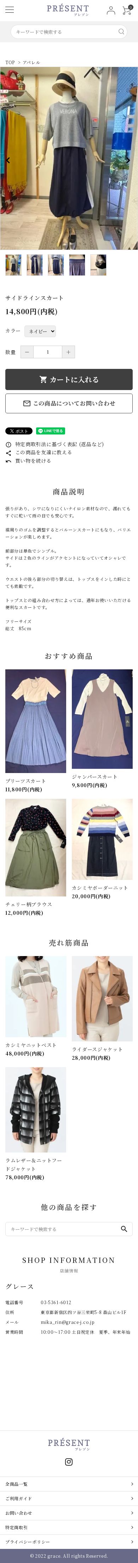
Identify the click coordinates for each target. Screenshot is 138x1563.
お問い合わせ (18, 1513)
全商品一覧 (16, 1484)
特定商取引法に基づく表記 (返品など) (54, 444)
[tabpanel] (69, 158)
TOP (10, 62)
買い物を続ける (28, 460)
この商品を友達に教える (38, 452)
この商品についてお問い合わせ (69, 403)
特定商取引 (16, 1527)
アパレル (34, 62)
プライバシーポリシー (27, 1542)
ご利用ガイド (18, 1498)
